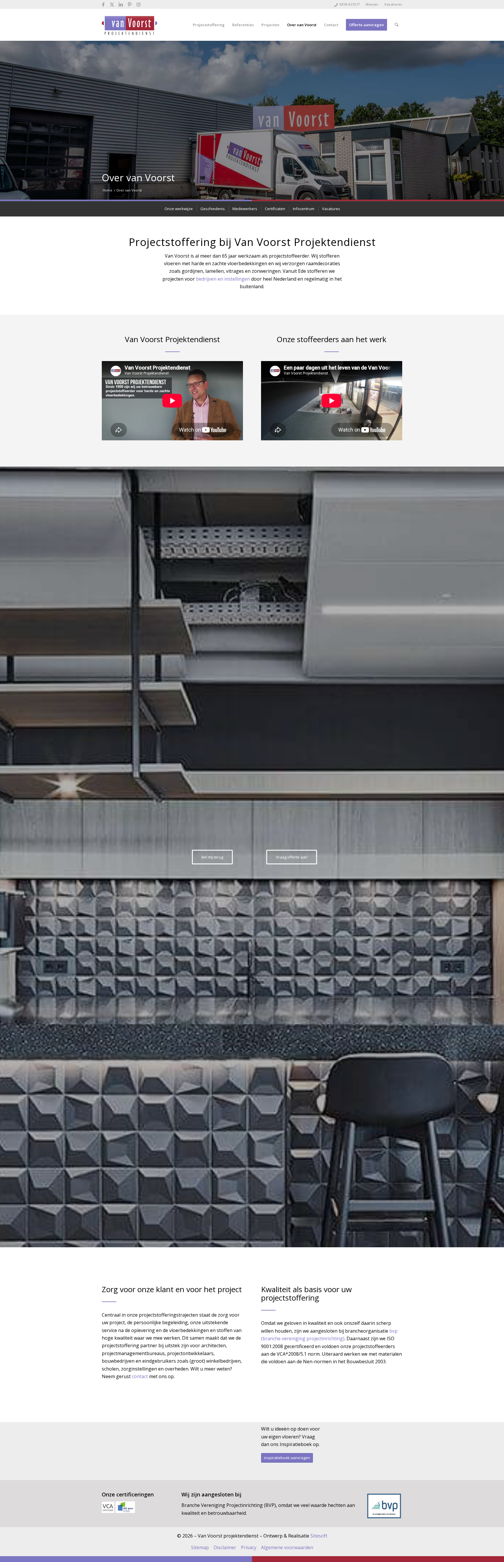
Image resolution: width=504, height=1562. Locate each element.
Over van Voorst (138, 177)
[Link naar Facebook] (103, 4)
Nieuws (372, 4)
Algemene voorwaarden (287, 1547)
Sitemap (200, 1547)
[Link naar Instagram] (138, 4)
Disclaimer (225, 1547)
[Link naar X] (112, 4)
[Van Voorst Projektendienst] (129, 25)
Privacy (248, 1547)
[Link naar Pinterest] (129, 4)
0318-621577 (350, 4)
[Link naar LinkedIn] (121, 4)
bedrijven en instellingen (223, 279)
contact (140, 1376)
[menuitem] (372, 4)
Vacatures (393, 4)
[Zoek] (396, 25)
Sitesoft (318, 1536)
